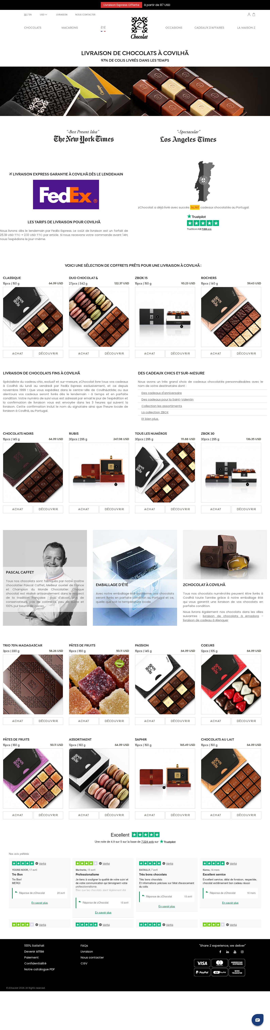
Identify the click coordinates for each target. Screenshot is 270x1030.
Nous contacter (92, 957)
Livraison (87, 951)
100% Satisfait (34, 945)
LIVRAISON (61, 14)
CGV (84, 963)
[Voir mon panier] (253, 15)
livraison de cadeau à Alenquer (205, 620)
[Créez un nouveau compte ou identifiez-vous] (249, 14)
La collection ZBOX (155, 412)
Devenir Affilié (34, 951)
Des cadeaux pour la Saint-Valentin (168, 399)
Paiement (31, 957)
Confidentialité (35, 963)
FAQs (84, 945)
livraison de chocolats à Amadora (231, 616)
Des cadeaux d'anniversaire (162, 393)
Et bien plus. (150, 419)
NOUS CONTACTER (85, 14)
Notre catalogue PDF (39, 969)
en (30, 14)
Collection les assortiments (162, 406)
